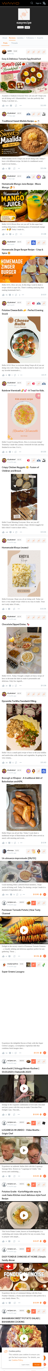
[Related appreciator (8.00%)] (43, 383)
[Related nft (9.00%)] (43, 242)
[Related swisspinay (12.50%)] (33, 1249)
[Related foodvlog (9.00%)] (43, 694)
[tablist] (24, 43)
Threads (14, 43)
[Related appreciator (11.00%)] (28, 114)
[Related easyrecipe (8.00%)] (28, 383)
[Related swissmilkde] (38, 1061)
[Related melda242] (38, 1311)
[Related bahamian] (43, 1311)
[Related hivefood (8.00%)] (38, 383)
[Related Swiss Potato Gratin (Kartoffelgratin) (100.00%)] (28, 1184)
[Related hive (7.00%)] (33, 303)
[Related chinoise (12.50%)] (43, 1249)
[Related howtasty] (38, 903)
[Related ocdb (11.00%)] (38, 114)
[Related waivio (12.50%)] (28, 1249)
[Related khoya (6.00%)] (28, 540)
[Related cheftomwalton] (38, 964)
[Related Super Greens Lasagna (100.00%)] (28, 964)
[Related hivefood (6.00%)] (33, 460)
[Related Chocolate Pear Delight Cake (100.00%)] (28, 1061)
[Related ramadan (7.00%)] (38, 617)
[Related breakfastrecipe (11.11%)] (33, 52)
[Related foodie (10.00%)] (38, 851)
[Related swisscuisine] (43, 1184)
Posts (5, 43)
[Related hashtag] (43, 1123)
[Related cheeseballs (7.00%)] (43, 303)
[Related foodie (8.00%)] (33, 771)
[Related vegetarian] (43, 964)
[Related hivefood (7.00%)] (28, 303)
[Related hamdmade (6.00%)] (43, 540)
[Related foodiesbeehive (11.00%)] (38, 177)
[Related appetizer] (43, 903)
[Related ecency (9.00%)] (33, 242)
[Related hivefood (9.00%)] (38, 694)
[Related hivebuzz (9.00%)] (38, 242)
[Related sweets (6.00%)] (33, 540)
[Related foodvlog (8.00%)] (38, 771)
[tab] (5, 43)
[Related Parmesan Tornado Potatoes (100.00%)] (28, 903)
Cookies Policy (17, 1360)
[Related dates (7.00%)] (33, 617)
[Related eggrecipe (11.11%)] (38, 52)
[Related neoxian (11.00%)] (43, 114)
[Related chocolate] (43, 1061)
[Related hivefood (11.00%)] (33, 114)
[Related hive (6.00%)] (28, 460)
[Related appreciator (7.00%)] (38, 303)
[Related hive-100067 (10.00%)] (28, 851)
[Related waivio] (33, 903)
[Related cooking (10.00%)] (33, 851)
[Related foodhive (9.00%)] (33, 694)
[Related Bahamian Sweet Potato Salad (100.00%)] (28, 1311)
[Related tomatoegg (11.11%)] (43, 52)
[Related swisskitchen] (38, 1184)
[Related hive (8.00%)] (33, 383)
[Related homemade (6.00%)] (38, 540)
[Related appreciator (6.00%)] (38, 460)
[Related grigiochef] (38, 1123)
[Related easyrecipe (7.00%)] (28, 617)
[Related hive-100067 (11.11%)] (28, 52)
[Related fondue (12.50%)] (38, 1249)
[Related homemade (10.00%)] (43, 851)
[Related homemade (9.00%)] (28, 242)
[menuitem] (38, 3)
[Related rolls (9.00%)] (28, 694)
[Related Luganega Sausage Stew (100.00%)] (28, 1123)
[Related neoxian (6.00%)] (43, 460)
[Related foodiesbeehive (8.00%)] (28, 771)
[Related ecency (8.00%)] (43, 771)
